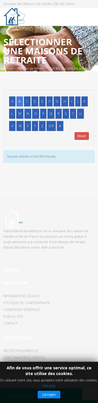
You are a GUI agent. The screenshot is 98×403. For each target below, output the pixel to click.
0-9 (51, 126)
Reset (81, 136)
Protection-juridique (20, 351)
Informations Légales (21, 296)
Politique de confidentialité (26, 303)
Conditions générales (21, 309)
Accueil (8, 68)
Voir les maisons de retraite (69, 68)
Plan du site (13, 316)
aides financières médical (24, 357)
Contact (10, 323)
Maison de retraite (31, 68)
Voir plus (49, 385)
